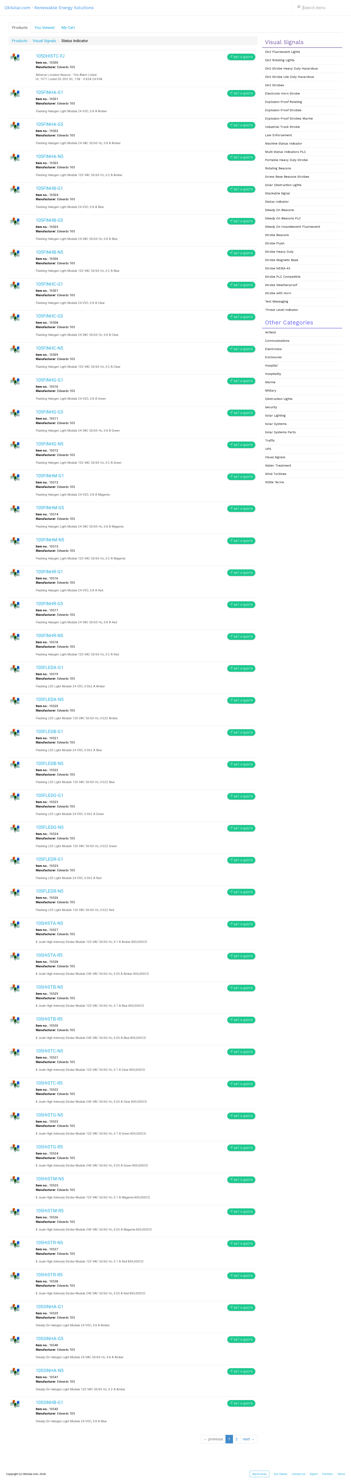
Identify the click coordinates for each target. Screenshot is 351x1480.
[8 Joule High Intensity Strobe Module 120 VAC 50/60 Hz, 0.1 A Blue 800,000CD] (15, 988)
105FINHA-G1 (49, 92)
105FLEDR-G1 (49, 859)
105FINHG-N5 (49, 443)
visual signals (44, 40)
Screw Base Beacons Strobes (287, 176)
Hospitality (273, 374)
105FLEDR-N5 (49, 891)
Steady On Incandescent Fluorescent (292, 227)
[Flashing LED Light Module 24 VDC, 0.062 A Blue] (15, 732)
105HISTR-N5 (49, 1242)
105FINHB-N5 (49, 252)
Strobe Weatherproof (281, 285)
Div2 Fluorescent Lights (282, 52)
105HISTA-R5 (49, 955)
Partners (327, 1474)
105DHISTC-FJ (50, 56)
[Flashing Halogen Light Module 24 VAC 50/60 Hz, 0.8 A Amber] (15, 125)
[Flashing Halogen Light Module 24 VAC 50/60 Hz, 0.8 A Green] (15, 413)
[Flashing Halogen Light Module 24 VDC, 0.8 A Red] (15, 572)
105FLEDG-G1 (49, 795)
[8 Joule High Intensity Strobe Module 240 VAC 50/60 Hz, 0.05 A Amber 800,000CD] (15, 956)
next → (249, 1439)
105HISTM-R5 (50, 1210)
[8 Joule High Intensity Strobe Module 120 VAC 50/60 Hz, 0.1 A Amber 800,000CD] (15, 924)
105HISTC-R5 (49, 1083)
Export (314, 1474)
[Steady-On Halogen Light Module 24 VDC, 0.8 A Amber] (15, 1307)
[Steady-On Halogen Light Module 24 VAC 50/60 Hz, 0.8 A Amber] (15, 1339)
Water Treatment (278, 465)
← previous (213, 1439)
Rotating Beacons (278, 168)
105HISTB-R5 (49, 1019)
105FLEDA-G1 (49, 667)
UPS (268, 449)
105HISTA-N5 (49, 923)
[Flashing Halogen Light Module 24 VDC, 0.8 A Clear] (15, 285)
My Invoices (259, 1474)
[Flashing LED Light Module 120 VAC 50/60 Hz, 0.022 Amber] (15, 700)
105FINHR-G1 (49, 571)
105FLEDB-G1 (49, 731)
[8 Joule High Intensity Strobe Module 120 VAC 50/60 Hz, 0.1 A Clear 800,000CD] (15, 1052)
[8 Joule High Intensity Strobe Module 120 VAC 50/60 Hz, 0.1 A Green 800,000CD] (15, 1116)
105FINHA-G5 (49, 124)
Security (271, 407)
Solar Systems (276, 424)
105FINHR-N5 (49, 635)
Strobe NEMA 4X (277, 268)
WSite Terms (274, 482)
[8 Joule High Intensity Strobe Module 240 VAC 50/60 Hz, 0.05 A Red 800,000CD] (15, 1275)
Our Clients (280, 1474)
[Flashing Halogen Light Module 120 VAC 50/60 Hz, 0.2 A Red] (15, 636)
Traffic (270, 440)
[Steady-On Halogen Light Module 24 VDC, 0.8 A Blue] (15, 1403)
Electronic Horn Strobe (282, 93)
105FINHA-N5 (49, 156)
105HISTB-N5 (49, 987)
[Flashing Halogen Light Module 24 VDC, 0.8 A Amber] (15, 93)
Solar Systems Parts (280, 432)
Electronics (273, 349)
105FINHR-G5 (49, 603)
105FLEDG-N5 (50, 827)
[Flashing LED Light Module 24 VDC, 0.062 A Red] (15, 860)
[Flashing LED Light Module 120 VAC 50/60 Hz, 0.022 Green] (15, 828)
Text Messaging (276, 301)
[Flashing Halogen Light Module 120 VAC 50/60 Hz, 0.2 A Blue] (15, 253)
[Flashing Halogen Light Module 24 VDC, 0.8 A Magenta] (15, 477)
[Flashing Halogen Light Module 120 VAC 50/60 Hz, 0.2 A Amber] (15, 157)
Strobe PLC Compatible (282, 277)
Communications (277, 341)
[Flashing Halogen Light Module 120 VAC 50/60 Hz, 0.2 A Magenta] (15, 541)
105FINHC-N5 (49, 348)
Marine (270, 382)
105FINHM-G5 (50, 507)
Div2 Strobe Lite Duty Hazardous (289, 77)
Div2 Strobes (274, 85)
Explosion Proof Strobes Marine (289, 118)
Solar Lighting (275, 415)
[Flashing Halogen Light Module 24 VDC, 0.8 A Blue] (15, 189)
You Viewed (44, 27)
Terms (341, 1474)
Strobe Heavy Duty (279, 252)
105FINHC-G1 (49, 284)
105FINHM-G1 (50, 475)
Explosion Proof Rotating (283, 102)
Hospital (271, 365)
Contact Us (298, 1474)
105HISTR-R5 (49, 1274)
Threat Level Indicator (281, 310)
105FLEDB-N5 (49, 763)
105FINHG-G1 (49, 380)
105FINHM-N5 (50, 539)
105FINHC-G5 (49, 316)
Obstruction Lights (278, 399)
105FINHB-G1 (49, 188)
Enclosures (273, 357)
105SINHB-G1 (49, 1402)
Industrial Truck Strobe (282, 127)
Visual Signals (275, 457)
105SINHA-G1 (49, 1306)
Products (20, 27)
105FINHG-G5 (49, 412)
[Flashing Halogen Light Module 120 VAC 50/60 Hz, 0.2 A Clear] (15, 349)
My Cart (68, 27)
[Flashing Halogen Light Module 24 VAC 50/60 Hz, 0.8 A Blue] (15, 221)
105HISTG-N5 (49, 1115)
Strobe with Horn (278, 293)
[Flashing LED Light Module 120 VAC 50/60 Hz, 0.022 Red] (15, 892)
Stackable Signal (277, 193)
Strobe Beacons (277, 235)
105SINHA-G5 (49, 1338)
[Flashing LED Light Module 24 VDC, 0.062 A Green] (15, 796)
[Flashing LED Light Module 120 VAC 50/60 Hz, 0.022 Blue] (15, 764)
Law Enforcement (278, 135)
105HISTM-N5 (50, 1178)
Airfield (270, 332)
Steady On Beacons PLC (283, 218)
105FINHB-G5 (49, 220)
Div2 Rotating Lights (280, 60)
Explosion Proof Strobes (283, 110)
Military (270, 390)
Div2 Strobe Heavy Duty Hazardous (291, 68)
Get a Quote (241, 57)
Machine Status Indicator (283, 143)
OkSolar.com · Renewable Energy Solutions (49, 7)
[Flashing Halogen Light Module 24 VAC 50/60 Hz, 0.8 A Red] (15, 604)
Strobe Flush (274, 243)
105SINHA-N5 (50, 1370)
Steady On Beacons (279, 210)
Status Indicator (277, 202)
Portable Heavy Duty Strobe (286, 160)
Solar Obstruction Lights (283, 185)
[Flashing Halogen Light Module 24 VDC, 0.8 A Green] (15, 381)
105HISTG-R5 (49, 1146)
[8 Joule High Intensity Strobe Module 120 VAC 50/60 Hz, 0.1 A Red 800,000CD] (15, 1244)
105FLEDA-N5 (50, 699)
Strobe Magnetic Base (281, 260)
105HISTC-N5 (49, 1050)
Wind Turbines (275, 474)
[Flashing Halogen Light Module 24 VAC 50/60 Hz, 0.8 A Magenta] (15, 509)
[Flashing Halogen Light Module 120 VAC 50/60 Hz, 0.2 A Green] (15, 445)
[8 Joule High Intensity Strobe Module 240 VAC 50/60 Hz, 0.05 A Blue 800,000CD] (15, 1020)
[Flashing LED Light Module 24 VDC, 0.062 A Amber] (15, 668)
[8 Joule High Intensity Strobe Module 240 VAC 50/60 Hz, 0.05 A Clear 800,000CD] (15, 1084)
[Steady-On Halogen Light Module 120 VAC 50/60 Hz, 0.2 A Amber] (15, 1371)
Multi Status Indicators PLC (285, 152)
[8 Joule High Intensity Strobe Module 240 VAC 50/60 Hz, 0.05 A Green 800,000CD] (15, 1148)
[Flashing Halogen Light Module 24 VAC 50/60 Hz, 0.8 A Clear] (15, 317)
